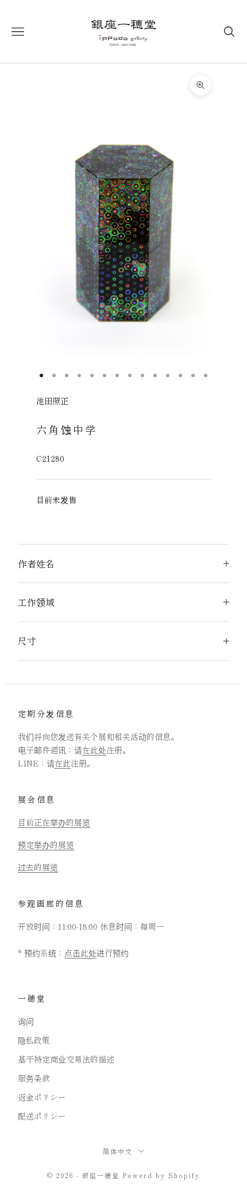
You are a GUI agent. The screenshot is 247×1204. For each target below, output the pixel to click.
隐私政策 (34, 1040)
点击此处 (80, 952)
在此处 (94, 750)
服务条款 (34, 1078)
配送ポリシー (42, 1116)
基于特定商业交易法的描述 (66, 1059)
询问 (26, 1021)
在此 (63, 763)
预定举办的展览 (46, 844)
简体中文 (118, 1151)
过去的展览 (38, 867)
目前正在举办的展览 (54, 822)
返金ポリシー (42, 1097)
